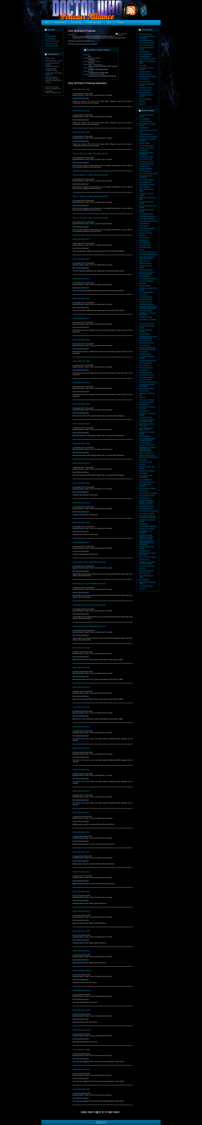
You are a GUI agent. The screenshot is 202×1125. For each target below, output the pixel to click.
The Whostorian (144, 579)
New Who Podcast (145, 354)
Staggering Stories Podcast (148, 76)
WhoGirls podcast (144, 573)
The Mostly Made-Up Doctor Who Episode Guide (148, 337)
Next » (110, 1112)
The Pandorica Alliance (146, 377)
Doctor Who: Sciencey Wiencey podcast (146, 428)
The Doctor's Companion (147, 228)
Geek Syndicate (144, 51)
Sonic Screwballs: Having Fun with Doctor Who (147, 439)
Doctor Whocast (144, 223)
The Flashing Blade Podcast (148, 254)
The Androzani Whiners (146, 148)
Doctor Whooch (144, 225)
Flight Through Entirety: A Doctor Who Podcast (147, 257)
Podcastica (142, 65)
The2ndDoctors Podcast (147, 471)
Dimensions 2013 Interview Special (89, 562)
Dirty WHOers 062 (81, 727)
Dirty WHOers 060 (81, 891)
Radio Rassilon (144, 411)
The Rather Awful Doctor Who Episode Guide (147, 420)
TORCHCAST (143, 491)
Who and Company (145, 99)
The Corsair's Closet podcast (148, 173)
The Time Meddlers (145, 479)
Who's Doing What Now (146, 566)
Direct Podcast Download (81, 98)
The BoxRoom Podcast (146, 164)
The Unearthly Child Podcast (148, 511)
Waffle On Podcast (145, 92)
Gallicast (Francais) (145, 263)
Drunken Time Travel (146, 233)
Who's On (142, 568)
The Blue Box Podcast (146, 161)
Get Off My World (144, 285)
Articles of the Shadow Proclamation (146, 153)
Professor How (144, 404)
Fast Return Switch (145, 247)
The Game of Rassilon (146, 281)
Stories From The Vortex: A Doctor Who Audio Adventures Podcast (147, 449)
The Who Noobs (144, 559)
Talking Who (143, 459)
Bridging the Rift (144, 166)
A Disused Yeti (143, 127)
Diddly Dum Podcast (145, 34)
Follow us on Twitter (51, 43)
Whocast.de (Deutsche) (146, 571)
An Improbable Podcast (146, 145)
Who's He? (142, 104)
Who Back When (144, 550)
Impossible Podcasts (145, 299)
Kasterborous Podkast (146, 304)
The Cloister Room (145, 171)
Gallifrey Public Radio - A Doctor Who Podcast (147, 272)
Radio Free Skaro (144, 72)
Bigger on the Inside (145, 159)
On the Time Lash (144, 365)
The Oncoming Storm (146, 367)
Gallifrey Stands (144, 276)
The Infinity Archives (145, 302)
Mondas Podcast (144, 334)
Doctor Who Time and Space (148, 221)
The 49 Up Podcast (145, 121)
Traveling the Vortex (145, 88)
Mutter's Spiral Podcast (146, 343)
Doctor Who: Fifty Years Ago (148, 252)
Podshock (142, 397)
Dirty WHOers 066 (81, 318)
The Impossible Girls (145, 297)
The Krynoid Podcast (145, 54)
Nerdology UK (143, 351)
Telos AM (142, 464)
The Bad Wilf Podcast (146, 156)
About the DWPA (50, 36)
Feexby (141, 249)
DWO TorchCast (144, 237)
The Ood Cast (143, 370)
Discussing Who (144, 187)
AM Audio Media (144, 143)
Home (47, 34)
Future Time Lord (144, 261)
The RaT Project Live (146, 417)
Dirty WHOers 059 (81, 1049)
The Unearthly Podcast (146, 513)
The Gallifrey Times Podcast (148, 278)
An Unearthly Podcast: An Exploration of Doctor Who (147, 516)
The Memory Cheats (145, 317)
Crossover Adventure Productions (146, 176)
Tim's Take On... (144, 79)
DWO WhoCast (144, 240)
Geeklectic (142, 283)
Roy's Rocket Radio (145, 74)
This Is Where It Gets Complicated (145, 476)
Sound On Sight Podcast (147, 445)
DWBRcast (142, 235)
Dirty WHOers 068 (81, 89)
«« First (83, 1112)
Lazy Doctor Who (144, 56)
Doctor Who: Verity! (145, 90)
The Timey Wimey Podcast (147, 488)
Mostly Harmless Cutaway (147, 59)
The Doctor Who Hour (146, 214)
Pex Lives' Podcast (145, 379)
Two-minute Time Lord (146, 506)
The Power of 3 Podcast (146, 400)
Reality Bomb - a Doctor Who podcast (146, 424)
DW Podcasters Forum (52, 41)
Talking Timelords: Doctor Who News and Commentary (148, 456)
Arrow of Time (143, 150)
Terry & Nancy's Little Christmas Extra (90, 153)
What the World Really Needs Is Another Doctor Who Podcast (147, 542)
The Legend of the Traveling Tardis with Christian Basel (148, 307)
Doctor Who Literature (146, 40)
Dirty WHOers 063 (81, 648)
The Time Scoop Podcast (147, 482)
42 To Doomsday (144, 119)
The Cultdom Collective (146, 180)
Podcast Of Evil (144, 391)
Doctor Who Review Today (147, 216)
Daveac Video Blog (145, 182)
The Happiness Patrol (146, 292)
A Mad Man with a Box (146, 134)
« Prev (90, 1112)
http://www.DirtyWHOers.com (85, 41)
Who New (142, 101)
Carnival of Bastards (145, 168)
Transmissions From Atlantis (148, 493)
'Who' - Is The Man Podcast (147, 557)
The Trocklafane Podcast (147, 495)
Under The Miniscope (146, 508)
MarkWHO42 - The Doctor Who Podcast (147, 313)
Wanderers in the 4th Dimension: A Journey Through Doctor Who (146, 536)
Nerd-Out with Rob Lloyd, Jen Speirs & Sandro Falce (147, 348)
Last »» (116, 1112)
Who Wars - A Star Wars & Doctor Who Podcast (147, 562)
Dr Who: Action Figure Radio (148, 136)
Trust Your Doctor (144, 498)
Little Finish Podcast (145, 310)
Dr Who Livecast (144, 230)
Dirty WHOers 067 (81, 239)
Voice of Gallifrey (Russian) (147, 526)
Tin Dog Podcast (144, 81)
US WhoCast (143, 524)
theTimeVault (143, 473)
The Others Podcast (145, 372)
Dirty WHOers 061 (81, 812)
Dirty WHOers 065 (81, 404)
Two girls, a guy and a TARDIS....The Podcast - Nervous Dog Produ (146, 502)
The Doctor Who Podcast (147, 43)
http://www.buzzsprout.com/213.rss (86, 44)
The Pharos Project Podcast (148, 382)
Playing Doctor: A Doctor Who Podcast (147, 385)
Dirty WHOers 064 (81, 483)
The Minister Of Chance (146, 323)
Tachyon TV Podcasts (146, 453)
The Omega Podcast (145, 363)
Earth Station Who (145, 245)
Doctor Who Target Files (146, 218)
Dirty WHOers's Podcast (146, 184)
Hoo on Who (143, 294)
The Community (50, 39)
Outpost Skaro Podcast (146, 375)
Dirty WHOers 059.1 (82, 970)
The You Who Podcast (146, 586)
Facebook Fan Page (51, 46)
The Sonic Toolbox (145, 442)
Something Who (144, 436)
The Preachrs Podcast (146, 402)
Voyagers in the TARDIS (146, 528)
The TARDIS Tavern (145, 462)
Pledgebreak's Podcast (146, 388)
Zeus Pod (142, 588)
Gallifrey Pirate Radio (146, 269)
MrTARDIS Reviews (145, 340)
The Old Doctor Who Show (147, 360)
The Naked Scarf (144, 345)
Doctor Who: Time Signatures (145, 485)
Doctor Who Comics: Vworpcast (145, 531)
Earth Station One (144, 242)
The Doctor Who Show (146, 45)
